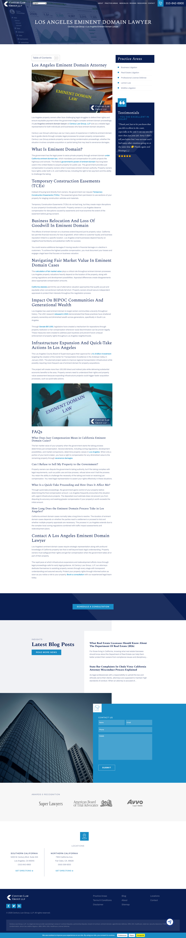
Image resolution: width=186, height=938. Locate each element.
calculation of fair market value (48, 271)
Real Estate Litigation (130, 73)
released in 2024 (61, 314)
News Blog (123, 3)
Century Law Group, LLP (80, 124)
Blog (124, 896)
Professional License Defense (133, 78)
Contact (151, 3)
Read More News (46, 652)
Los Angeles (94, 452)
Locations (155, 896)
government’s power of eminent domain (78, 162)
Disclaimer (98, 904)
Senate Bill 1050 (46, 327)
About (100, 3)
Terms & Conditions (102, 900)
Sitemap (126, 904)
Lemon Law (126, 83)
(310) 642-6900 (24, 864)
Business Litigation (129, 67)
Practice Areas (111, 3)
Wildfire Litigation (128, 88)
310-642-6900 (175, 3)
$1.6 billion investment (101, 354)
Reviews (132, 3)
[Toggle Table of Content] (55, 58)
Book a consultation (75, 574)
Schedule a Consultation (93, 607)
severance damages (64, 458)
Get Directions (23, 871)
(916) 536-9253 (64, 864)
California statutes (39, 287)
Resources (142, 3)
